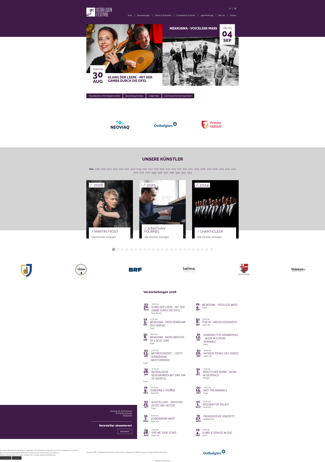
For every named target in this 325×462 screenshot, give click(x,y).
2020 (133, 169)
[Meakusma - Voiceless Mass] (200, 62)
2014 (168, 169)
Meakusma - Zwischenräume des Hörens (168, 323)
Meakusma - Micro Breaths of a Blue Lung (167, 339)
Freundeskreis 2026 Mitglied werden (104, 95)
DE (235, 9)
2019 (139, 169)
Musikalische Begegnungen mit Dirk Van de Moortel (168, 375)
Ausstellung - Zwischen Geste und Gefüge (167, 403)
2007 (209, 169)
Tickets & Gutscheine (163, 15)
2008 (202, 169)
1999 (154, 173)
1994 (183, 173)
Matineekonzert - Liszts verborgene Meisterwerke (166, 357)
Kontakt (233, 15)
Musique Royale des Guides (221, 353)
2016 (156, 169)
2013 (173, 169)
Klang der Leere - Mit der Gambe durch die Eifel (168, 308)
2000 (147, 173)
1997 (166, 173)
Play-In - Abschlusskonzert (220, 322)
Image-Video (154, 95)
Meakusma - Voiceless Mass (219, 304)
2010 (190, 169)
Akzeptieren (6, 458)
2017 (150, 169)
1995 (177, 173)
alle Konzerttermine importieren (178, 95)
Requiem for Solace (216, 404)
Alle (91, 169)
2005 (221, 169)
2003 (233, 169)
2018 (144, 169)
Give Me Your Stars (163, 432)
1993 (189, 173)
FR (230, 9)
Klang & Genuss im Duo (217, 432)
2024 (109, 169)
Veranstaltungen (143, 15)
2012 (179, 169)
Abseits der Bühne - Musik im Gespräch (220, 373)
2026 (97, 169)
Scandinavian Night (163, 418)
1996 (171, 173)
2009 (196, 169)
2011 (185, 169)
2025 (103, 169)
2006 (215, 169)
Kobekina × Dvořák (163, 390)
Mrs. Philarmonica (215, 390)
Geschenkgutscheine (134, 95)
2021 (127, 169)
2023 (115, 169)
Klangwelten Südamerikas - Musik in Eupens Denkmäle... (221, 338)
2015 (162, 169)
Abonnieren (124, 431)
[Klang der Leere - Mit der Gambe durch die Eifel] (124, 49)
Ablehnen (16, 458)
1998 (160, 173)
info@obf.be (127, 415)
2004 (227, 169)
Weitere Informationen (162, 461)
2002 (135, 173)
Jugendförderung (206, 15)
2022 (121, 169)
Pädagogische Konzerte (219, 416)
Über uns (221, 15)
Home (130, 15)
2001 (142, 173)
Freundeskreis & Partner (185, 15)
